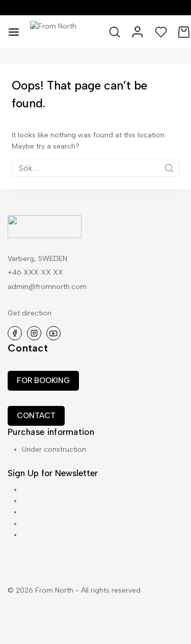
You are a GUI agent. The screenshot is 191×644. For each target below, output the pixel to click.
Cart (29, 523)
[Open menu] (14, 32)
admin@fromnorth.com (47, 286)
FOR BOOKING (43, 380)
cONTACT (36, 415)
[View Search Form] (114, 32)
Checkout (38, 535)
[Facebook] (15, 333)
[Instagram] (34, 333)
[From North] (69, 32)
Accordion (39, 500)
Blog (29, 512)
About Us (37, 489)
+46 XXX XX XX (35, 272)
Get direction (29, 313)
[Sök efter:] (95, 168)
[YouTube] (53, 333)
